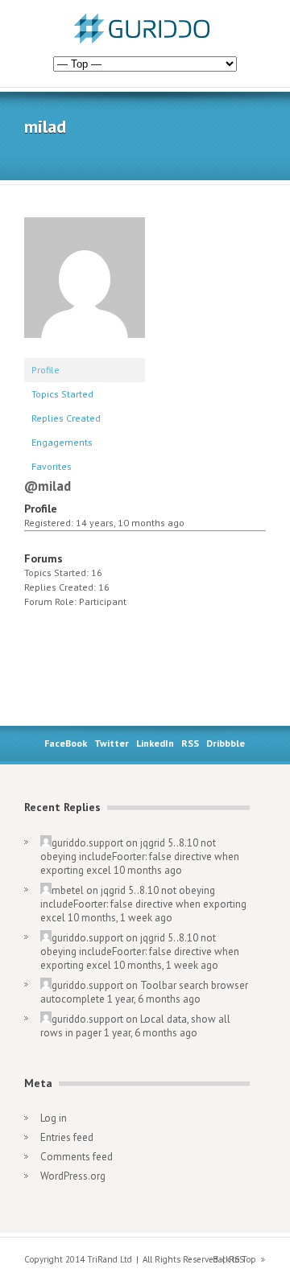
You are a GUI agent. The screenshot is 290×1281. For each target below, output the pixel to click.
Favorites (51, 466)
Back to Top (234, 1259)
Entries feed (66, 1137)
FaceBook (65, 743)
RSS (190, 743)
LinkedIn (155, 743)
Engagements (62, 442)
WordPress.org (73, 1176)
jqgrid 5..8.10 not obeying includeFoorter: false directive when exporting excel (139, 856)
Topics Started (62, 394)
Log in (53, 1118)
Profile (45, 370)
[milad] (84, 350)
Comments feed (76, 1157)
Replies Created (66, 418)
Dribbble (225, 743)
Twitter (111, 743)
